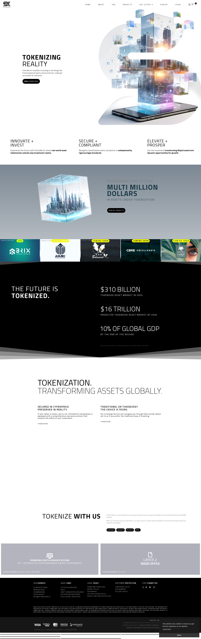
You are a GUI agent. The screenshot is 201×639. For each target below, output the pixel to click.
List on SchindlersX (69, 587)
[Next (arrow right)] (91, 638)
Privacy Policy (93, 589)
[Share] (91, 634)
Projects (127, 4)
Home (88, 4)
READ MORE (43, 424)
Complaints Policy (122, 587)
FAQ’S (63, 590)
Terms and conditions (96, 587)
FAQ (113, 4)
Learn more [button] (167, 629)
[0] (193, 4)
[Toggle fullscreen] (151, 634)
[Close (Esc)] (30, 634)
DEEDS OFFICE (150, 563)
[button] (64, 423)
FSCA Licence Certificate (70, 597)
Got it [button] (179, 635)
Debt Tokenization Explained (72, 592)
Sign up (164, 4)
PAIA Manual (92, 591)
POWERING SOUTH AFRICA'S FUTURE (50, 560)
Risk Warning (120, 589)
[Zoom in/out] (30, 636)
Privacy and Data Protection (99, 596)
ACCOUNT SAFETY (121, 591)
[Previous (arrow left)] (30, 638)
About (101, 4)
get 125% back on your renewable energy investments (49, 563)
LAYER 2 (150, 560)
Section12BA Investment (71, 594)
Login (178, 4)
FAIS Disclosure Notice (96, 594)
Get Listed (145, 4)
